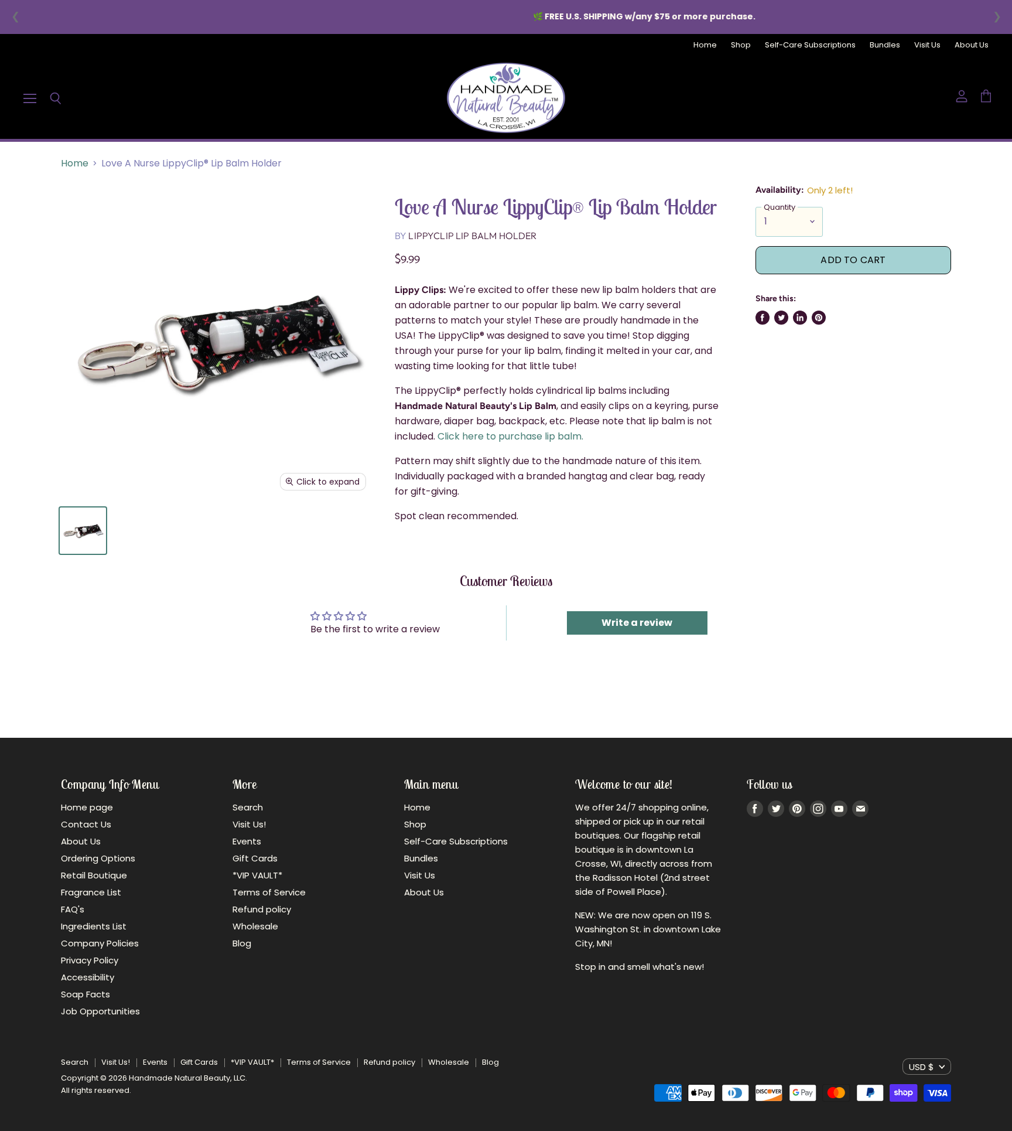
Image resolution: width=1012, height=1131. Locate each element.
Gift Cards (255, 858)
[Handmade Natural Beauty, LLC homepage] (506, 98)
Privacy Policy (89, 960)
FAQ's (72, 909)
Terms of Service (269, 892)
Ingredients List (93, 926)
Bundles (885, 45)
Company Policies (100, 943)
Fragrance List (91, 892)
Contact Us (86, 824)
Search (248, 807)
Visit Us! (249, 824)
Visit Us (927, 45)
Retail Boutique (94, 875)
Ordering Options (98, 858)
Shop (741, 45)
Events (247, 841)
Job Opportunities (100, 1011)
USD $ (921, 1067)
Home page (87, 807)
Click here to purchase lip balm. (511, 436)
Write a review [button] (636, 622)
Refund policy (262, 909)
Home (705, 45)
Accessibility (87, 977)
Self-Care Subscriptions (810, 45)
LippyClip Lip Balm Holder (472, 235)
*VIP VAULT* (257, 875)
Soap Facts (85, 994)
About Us (972, 45)
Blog (242, 943)
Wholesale (255, 926)
